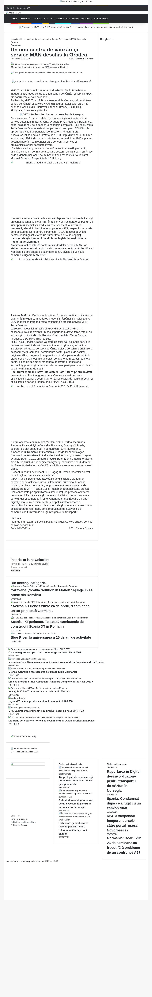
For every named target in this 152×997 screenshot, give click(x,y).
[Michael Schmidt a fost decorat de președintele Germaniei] (36, 668)
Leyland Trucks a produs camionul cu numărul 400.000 (40, 701)
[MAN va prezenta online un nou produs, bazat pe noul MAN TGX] (24, 707)
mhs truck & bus (40, 521)
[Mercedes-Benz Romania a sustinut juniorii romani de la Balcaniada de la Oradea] (27, 659)
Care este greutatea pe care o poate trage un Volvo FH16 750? (44, 652)
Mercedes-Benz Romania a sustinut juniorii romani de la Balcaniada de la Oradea (56, 662)
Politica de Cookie (19, 825)
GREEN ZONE (101, 18)
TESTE (75, 18)
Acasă (14, 39)
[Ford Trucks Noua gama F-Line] (76, 2)
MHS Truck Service (62, 521)
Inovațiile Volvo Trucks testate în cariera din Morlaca (39, 691)
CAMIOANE (24, 18)
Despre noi (16, 816)
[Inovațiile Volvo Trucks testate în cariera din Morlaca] (37, 688)
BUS (45, 18)
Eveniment (31, 39)
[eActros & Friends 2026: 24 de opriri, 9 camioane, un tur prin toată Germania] (48, 602)
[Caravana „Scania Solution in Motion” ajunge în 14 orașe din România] (44, 586)
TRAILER (36, 18)
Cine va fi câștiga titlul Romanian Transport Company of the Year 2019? (50, 681)
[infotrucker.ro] (13, 12)
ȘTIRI (14, 18)
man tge (15, 521)
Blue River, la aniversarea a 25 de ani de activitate (51, 637)
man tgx (26, 521)
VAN (52, 18)
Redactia (15, 59)
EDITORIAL (86, 18)
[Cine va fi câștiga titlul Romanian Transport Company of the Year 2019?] (44, 678)
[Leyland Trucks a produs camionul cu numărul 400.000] (16, 698)
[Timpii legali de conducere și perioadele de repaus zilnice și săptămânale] (76, 774)
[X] (4, 895)
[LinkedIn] (11, 531)
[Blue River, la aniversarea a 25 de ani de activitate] (33, 633)
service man (27, 525)
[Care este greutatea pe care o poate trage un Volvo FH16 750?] (39, 649)
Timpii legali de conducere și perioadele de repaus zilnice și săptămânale (76, 781)
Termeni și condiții (19, 819)
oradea (79, 521)
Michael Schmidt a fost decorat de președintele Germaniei (42, 671)
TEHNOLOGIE (63, 18)
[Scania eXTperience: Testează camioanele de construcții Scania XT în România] (49, 618)
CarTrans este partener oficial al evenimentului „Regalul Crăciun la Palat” (51, 720)
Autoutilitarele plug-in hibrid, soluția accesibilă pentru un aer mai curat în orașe (76, 804)
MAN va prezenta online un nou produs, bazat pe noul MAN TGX (46, 710)
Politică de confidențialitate (23, 822)
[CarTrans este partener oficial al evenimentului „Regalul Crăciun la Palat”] (43, 717)
